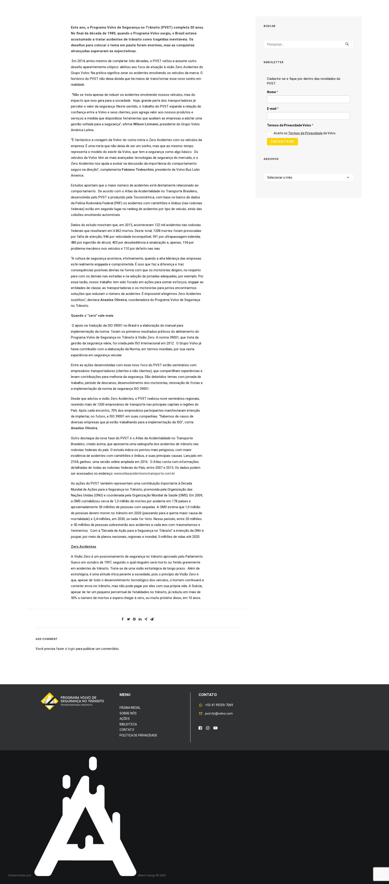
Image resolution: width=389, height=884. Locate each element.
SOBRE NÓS (128, 713)
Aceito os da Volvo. (305, 133)
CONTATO (127, 729)
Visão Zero (124, 18)
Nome (272, 92)
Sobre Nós (76, 18)
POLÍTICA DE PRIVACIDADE (138, 735)
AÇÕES (125, 718)
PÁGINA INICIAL (130, 707)
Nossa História (247, 18)
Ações (99, 18)
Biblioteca (281, 18)
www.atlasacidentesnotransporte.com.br (144, 473)
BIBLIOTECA (128, 724)
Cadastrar (282, 141)
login (71, 649)
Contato (307, 18)
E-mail (272, 108)
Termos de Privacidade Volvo (290, 125)
